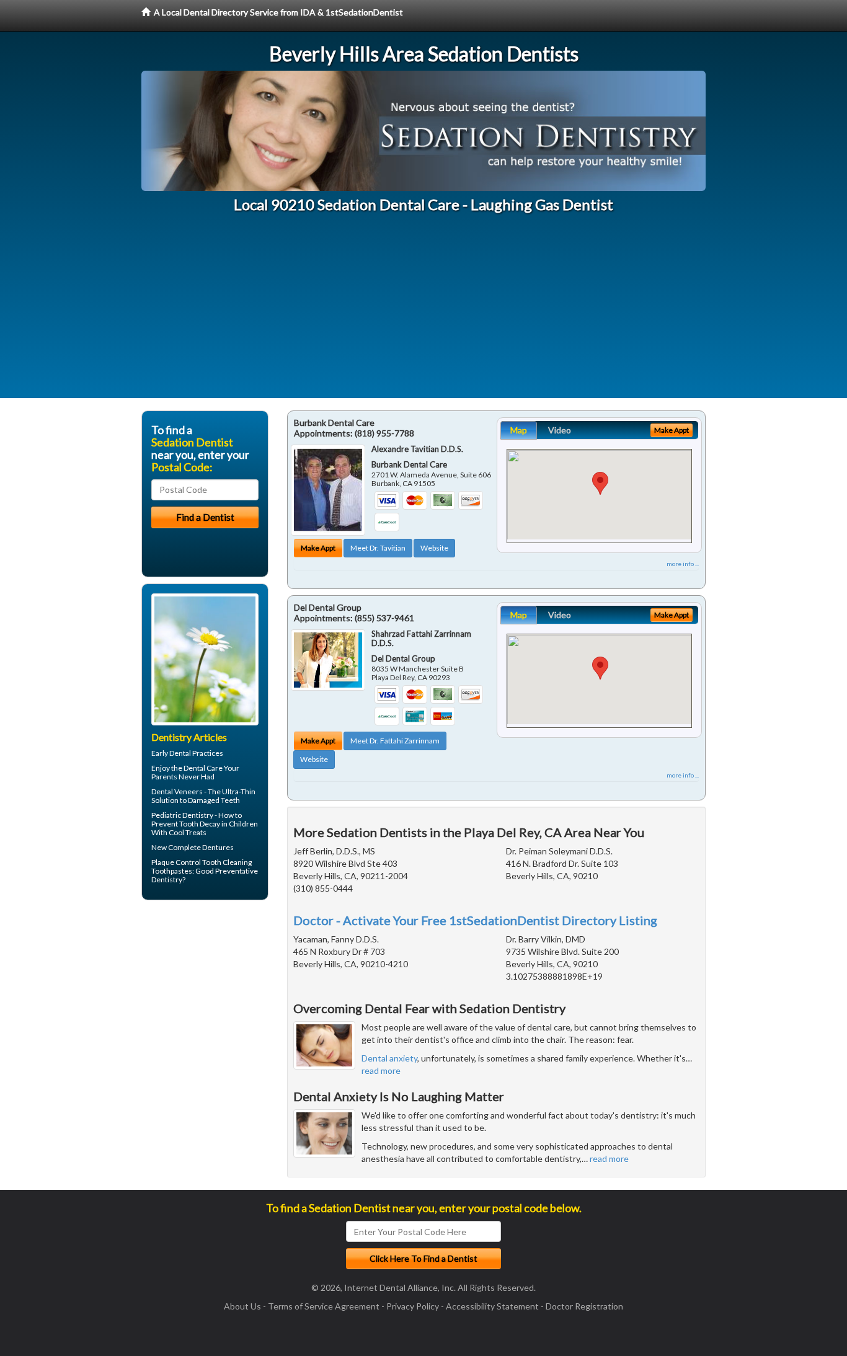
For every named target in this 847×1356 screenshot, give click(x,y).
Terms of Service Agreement (323, 1306)
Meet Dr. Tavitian (378, 547)
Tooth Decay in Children (218, 823)
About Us (242, 1306)
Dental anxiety (389, 1058)
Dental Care (203, 768)
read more (381, 1070)
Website (434, 547)
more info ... (683, 563)
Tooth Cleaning (227, 862)
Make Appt (318, 547)
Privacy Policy (412, 1306)
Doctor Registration (584, 1306)
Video (559, 430)
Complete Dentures (201, 847)
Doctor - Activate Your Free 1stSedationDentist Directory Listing (475, 920)
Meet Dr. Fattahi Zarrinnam (395, 740)
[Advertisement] (423, 311)
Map (518, 430)
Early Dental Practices (187, 753)
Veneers (188, 791)
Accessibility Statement (492, 1306)
